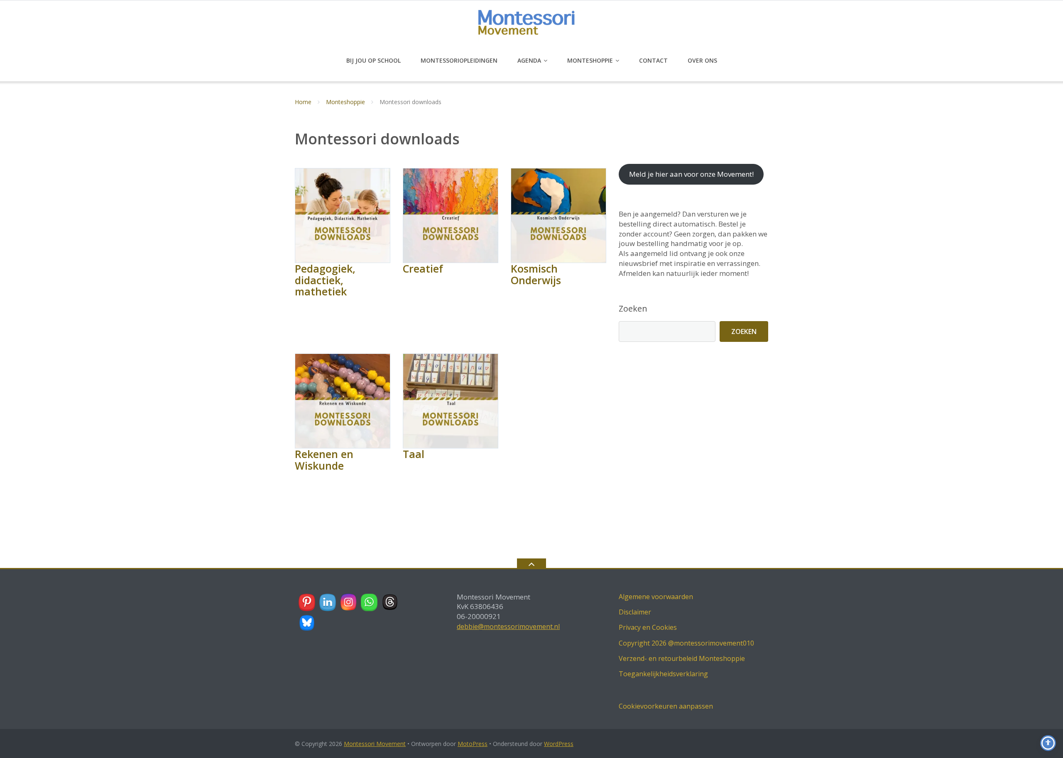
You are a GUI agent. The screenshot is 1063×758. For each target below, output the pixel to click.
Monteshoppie (590, 60)
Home (303, 102)
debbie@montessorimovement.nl (508, 626)
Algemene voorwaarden (656, 596)
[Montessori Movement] (531, 25)
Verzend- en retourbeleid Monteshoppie (682, 658)
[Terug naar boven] (531, 563)
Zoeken (633, 308)
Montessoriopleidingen (459, 60)
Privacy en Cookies (648, 627)
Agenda (529, 60)
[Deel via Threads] (390, 602)
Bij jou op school (373, 60)
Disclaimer (635, 612)
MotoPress (472, 744)
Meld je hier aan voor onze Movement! (691, 174)
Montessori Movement (375, 744)
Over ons (702, 60)
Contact (653, 60)
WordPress (558, 744)
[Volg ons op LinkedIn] (328, 602)
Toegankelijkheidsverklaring (663, 673)
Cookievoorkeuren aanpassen (666, 706)
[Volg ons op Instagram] (348, 602)
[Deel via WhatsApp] (369, 602)
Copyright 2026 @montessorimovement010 (686, 643)
